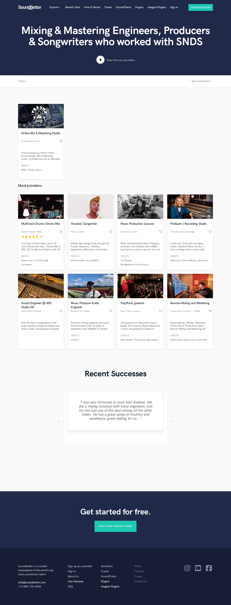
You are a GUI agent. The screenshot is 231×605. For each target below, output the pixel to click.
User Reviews (75, 581)
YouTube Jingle (41, 260)
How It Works (92, 7)
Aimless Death (176, 340)
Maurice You (190, 340)
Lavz (87, 260)
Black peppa (152, 340)
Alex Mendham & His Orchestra (134, 264)
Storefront (107, 566)
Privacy (138, 576)
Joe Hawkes (26, 264)
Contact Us (140, 581)
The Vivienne (139, 340)
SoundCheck (123, 7)
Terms (137, 566)
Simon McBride (189, 260)
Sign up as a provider (80, 566)
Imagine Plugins (157, 7)
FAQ (70, 586)
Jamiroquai (175, 260)
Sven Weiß (202, 340)
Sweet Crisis (202, 260)
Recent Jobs (72, 7)
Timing (31, 170)
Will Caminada (77, 260)
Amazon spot (27, 260)
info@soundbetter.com (32, 582)
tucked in (75, 340)
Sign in (174, 7)
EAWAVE (95, 260)
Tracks (108, 7)
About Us (73, 576)
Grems (38, 170)
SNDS (23, 170)
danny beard (126, 340)
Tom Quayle (126, 260)
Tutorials (139, 571)
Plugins (139, 7)
